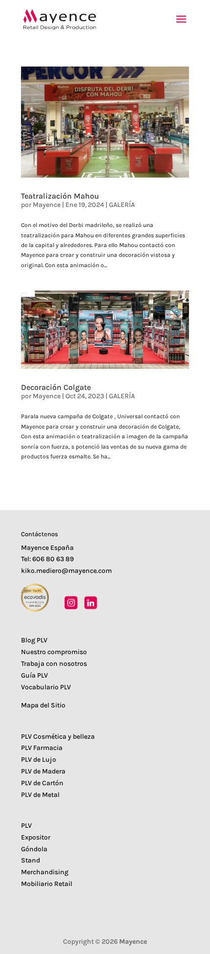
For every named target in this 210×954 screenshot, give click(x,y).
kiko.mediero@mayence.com (66, 571)
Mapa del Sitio (43, 705)
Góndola (34, 849)
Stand (30, 860)
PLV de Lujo (38, 759)
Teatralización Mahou (60, 196)
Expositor (35, 837)
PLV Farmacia (42, 748)
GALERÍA (122, 205)
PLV (26, 825)
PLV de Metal (40, 795)
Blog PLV (34, 640)
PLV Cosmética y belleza (58, 736)
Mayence (47, 205)
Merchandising (44, 872)
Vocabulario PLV (46, 687)
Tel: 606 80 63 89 (47, 559)
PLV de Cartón (42, 783)
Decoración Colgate (56, 387)
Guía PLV (34, 675)
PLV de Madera (43, 771)
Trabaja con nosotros (54, 663)
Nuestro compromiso (54, 652)
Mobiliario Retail (46, 884)
